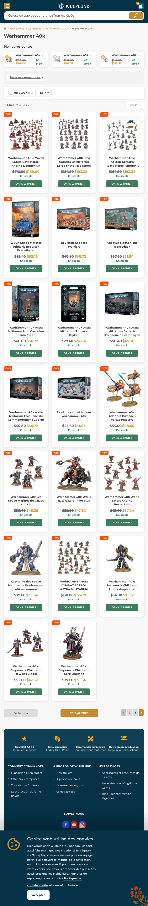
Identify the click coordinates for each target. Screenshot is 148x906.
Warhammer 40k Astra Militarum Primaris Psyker (74, 331)
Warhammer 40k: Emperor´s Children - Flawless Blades (25, 670)
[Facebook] (65, 824)
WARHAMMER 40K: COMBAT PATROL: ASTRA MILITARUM (74, 585)
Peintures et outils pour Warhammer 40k (74, 414)
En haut (19, 713)
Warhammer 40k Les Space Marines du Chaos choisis (26, 500)
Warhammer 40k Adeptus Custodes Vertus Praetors (122, 415)
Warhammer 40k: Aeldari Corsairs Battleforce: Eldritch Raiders (122, 163)
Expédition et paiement (26, 773)
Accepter (38, 895)
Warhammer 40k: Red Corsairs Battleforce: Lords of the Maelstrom (74, 161)
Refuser (73, 885)
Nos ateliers (64, 773)
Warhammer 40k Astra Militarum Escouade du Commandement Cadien (26, 415)
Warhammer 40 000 (57, 28)
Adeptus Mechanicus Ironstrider (122, 244)
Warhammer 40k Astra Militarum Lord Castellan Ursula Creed (26, 331)
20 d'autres (79, 713)
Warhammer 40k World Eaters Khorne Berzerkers (122, 500)
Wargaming (34, 28)
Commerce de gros (69, 785)
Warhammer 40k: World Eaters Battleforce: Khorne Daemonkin (26, 161)
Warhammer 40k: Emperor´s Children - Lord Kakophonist (122, 585)
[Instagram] (82, 824)
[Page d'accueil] (5, 28)
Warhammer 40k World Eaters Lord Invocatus (74, 499)
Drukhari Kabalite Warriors (74, 244)
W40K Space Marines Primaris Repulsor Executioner (25, 246)
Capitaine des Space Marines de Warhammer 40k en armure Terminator (26, 587)
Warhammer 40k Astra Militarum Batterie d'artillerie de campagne (122, 331)
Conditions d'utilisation (26, 785)
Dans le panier (26, 183)
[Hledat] (136, 15)
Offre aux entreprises (25, 779)
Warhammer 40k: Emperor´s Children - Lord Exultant (74, 670)
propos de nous (69, 779)
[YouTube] (74, 824)
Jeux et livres (17, 28)
